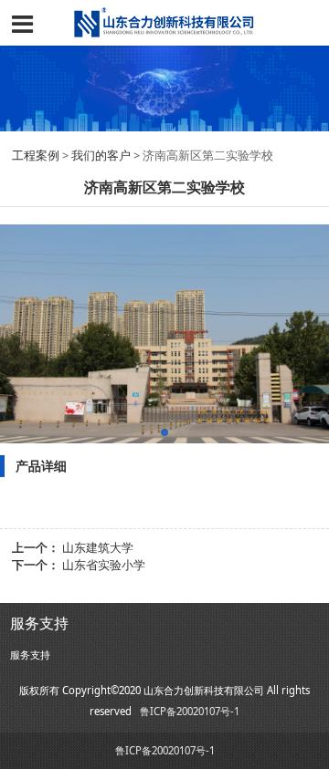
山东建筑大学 (97, 548)
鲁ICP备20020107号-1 (189, 711)
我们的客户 (101, 155)
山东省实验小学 (103, 565)
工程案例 (37, 155)
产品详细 (41, 465)
